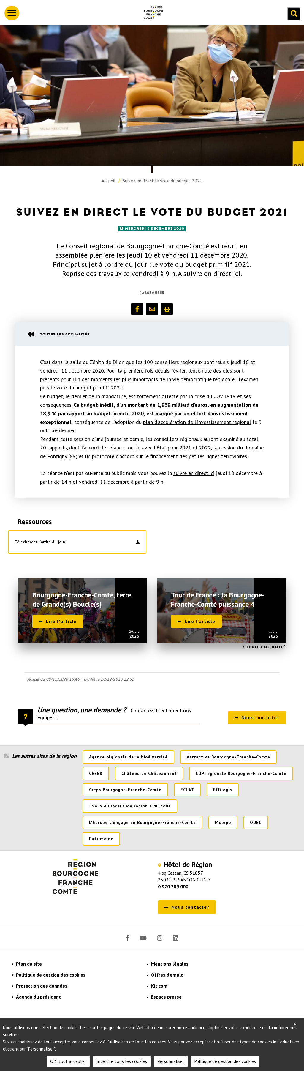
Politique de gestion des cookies (51, 975)
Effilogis (222, 789)
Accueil (108, 181)
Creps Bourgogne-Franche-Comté (125, 789)
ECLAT (187, 789)
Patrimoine (101, 838)
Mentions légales (170, 964)
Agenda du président (38, 997)
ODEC (256, 822)
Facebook (127, 938)
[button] (137, 309)
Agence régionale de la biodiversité (128, 757)
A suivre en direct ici (209, 273)
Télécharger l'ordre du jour (40, 542)
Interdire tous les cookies (121, 1061)
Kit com (159, 986)
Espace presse (166, 997)
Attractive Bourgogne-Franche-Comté (228, 757)
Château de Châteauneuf (149, 773)
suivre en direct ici (193, 473)
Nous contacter (260, 717)
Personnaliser (170, 1061)
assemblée (153, 293)
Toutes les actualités (65, 334)
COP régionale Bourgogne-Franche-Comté (241, 773)
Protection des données (41, 986)
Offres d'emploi (168, 975)
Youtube (143, 938)
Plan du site (29, 964)
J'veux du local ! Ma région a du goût (130, 806)
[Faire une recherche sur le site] (293, 13)
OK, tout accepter (68, 1061)
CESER (95, 773)
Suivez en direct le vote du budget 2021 (162, 181)
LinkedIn (175, 938)
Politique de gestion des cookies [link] (225, 1061)
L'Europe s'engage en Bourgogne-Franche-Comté (142, 822)
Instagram (159, 938)
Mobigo (223, 822)
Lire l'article (61, 621)
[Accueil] (151, 13)
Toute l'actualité (265, 647)
